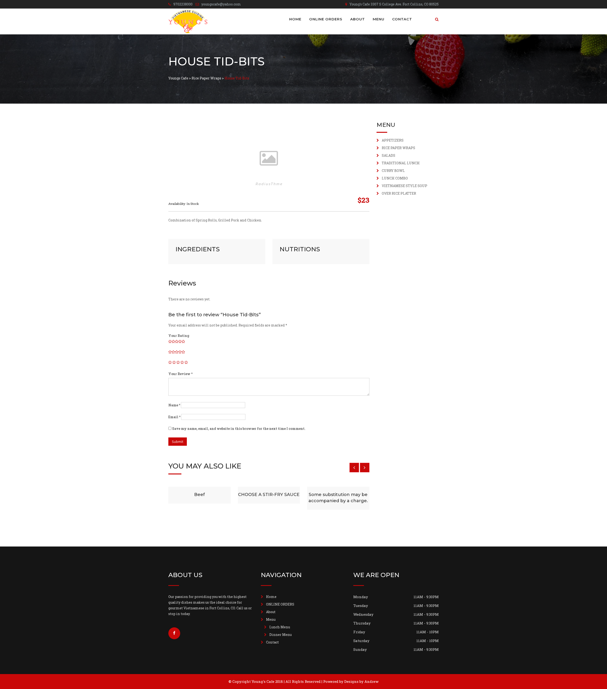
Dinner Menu (280, 634)
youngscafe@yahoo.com (221, 4)
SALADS (388, 155)
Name (174, 405)
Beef (199, 494)
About (357, 19)
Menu (378, 19)
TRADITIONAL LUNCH (401, 163)
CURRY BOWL (393, 170)
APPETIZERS (393, 140)
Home (295, 19)
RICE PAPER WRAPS (398, 148)
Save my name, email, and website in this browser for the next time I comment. (238, 428)
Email (174, 417)
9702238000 (183, 4)
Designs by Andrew (361, 681)
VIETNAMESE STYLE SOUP (404, 186)
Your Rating (178, 335)
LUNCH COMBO (395, 178)
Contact (402, 19)
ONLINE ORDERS (325, 19)
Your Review (180, 374)
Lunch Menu (279, 627)
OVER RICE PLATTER (399, 193)
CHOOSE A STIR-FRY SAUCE (268, 494)
